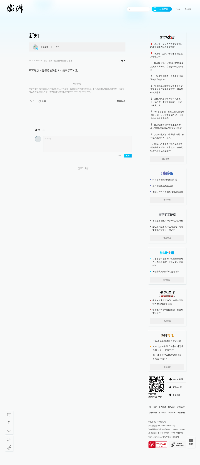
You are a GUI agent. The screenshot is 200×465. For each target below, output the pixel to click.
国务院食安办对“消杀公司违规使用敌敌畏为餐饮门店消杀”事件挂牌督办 (166, 66)
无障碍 (188, 9)
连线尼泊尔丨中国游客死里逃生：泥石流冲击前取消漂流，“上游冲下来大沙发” (166, 102)
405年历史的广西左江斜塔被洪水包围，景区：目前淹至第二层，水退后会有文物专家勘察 (167, 115)
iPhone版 (177, 387)
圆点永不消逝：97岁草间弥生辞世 (167, 220)
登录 (178, 9)
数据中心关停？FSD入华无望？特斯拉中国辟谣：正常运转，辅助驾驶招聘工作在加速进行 (166, 147)
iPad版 (176, 395)
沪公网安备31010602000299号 (161, 426)
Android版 (178, 379)
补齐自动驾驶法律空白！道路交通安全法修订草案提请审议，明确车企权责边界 (166, 89)
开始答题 (167, 321)
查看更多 (167, 200)
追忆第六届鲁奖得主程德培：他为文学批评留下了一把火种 (167, 228)
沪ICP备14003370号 (157, 422)
